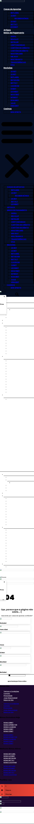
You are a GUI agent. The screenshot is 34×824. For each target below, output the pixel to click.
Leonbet (14, 27)
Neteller (14, 42)
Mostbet (15, 94)
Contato (7, 694)
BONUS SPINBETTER (10, 725)
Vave (13, 103)
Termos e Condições (11, 691)
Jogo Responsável (10, 698)
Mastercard (17, 53)
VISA (12, 65)
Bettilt (14, 24)
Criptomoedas (18, 45)
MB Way (14, 56)
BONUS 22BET (8, 729)
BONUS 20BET (8, 731)
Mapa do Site (8, 700)
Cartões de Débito (19, 51)
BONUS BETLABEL (9, 754)
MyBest (14, 97)
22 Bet (13, 15)
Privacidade (8, 696)
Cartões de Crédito (20, 48)
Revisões (8, 68)
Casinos (8, 108)
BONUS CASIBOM (10, 727)
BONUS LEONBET (9, 756)
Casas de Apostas (12, 9)
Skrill (13, 36)
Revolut (14, 39)
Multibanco (16, 59)
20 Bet (13, 21)
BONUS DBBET (8, 723)
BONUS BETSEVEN (10, 758)
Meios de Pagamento (14, 32)
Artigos (7, 30)
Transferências (18, 62)
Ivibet (13, 89)
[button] (17, 149)
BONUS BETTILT (9, 760)
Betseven (15, 80)
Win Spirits (15, 112)
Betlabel (15, 13)
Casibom (15, 86)
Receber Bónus (21, 18)
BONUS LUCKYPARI (10, 763)
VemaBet (14, 106)
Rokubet (15, 100)
